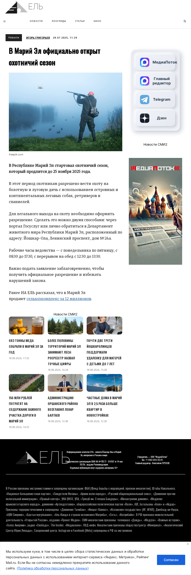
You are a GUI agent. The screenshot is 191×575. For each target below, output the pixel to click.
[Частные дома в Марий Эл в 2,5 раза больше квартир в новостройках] (104, 383)
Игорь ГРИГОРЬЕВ (38, 37)
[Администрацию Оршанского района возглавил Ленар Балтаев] (65, 383)
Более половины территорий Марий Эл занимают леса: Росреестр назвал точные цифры (64, 352)
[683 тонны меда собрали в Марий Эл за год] (26, 325)
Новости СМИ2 (65, 314)
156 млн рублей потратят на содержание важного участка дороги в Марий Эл (25, 409)
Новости (13, 37)
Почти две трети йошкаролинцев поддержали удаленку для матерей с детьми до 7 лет (104, 352)
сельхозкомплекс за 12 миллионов (59, 299)
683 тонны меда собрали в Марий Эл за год (26, 346)
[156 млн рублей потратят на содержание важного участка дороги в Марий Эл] (26, 383)
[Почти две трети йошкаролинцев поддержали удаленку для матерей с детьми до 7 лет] (104, 325)
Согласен (171, 560)
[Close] (188, 544)
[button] (185, 21)
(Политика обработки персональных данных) (53, 568)
